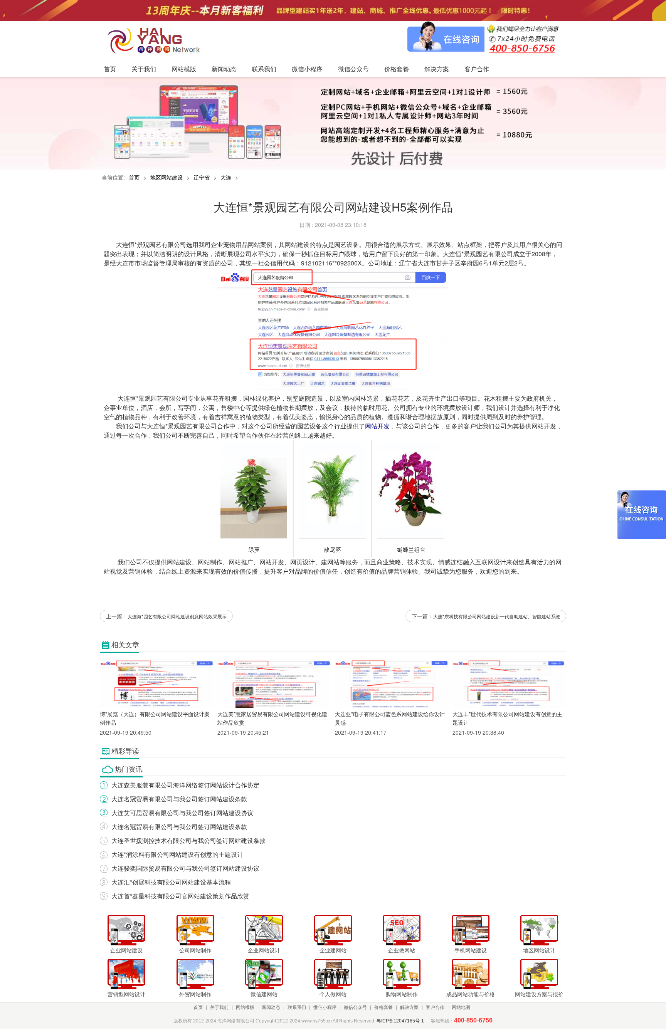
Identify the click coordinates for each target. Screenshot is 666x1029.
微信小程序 (324, 1007)
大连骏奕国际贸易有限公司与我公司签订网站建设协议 (185, 868)
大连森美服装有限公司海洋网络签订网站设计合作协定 (185, 785)
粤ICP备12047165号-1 (400, 1021)
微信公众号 (355, 1007)
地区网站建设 (166, 177)
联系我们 (297, 1007)
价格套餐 (383, 1007)
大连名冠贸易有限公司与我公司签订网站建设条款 (179, 798)
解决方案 (409, 1007)
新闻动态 (271, 1007)
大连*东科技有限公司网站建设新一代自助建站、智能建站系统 (496, 616)
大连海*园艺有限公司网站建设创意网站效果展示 (177, 616)
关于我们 (219, 1007)
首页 (134, 177)
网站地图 (461, 1007)
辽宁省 (201, 177)
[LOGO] (156, 40)
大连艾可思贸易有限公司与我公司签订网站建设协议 (182, 812)
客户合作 (435, 1007)
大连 (225, 177)
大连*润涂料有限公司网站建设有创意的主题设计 (177, 854)
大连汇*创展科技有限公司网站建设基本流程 (171, 882)
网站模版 (245, 1007)
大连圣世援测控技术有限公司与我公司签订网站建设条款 (188, 840)
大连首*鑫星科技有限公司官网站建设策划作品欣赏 (180, 895)
